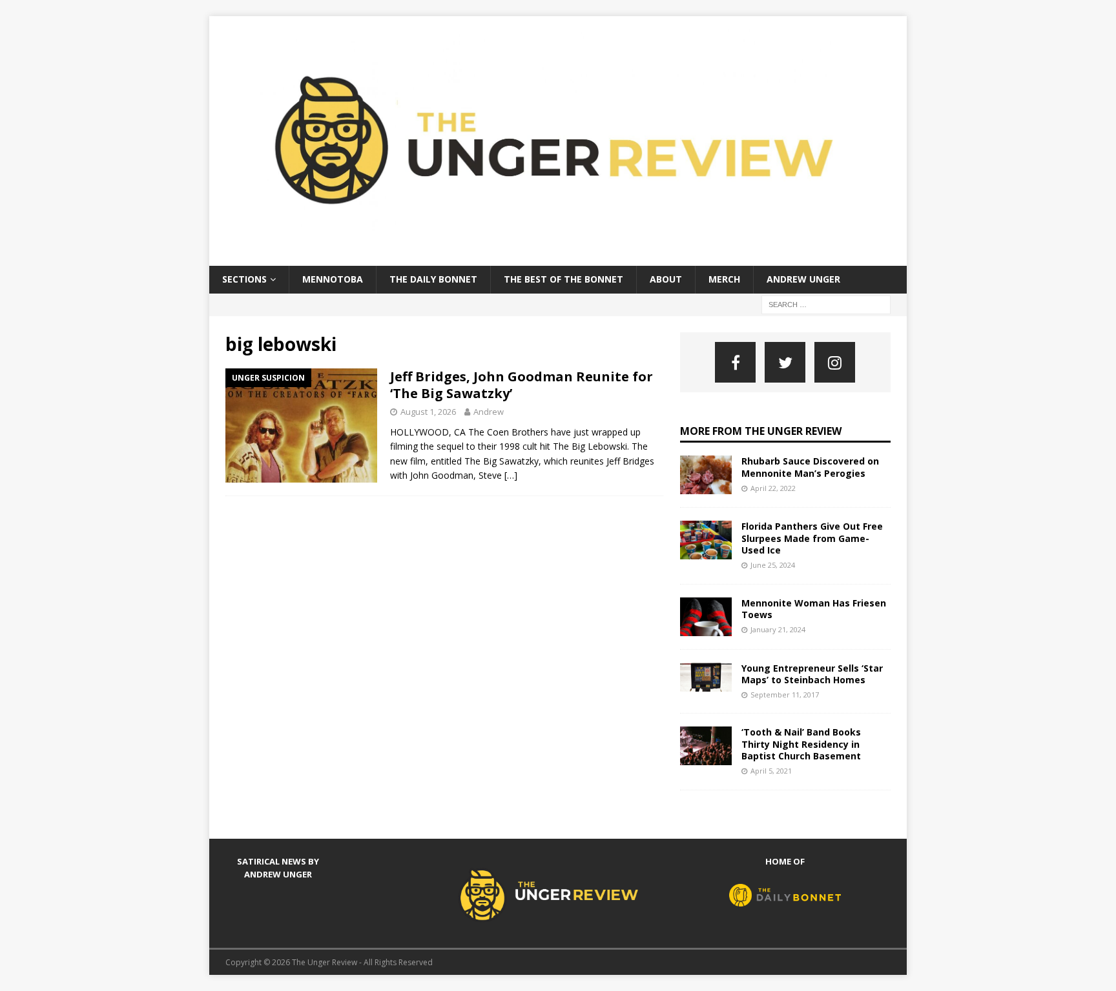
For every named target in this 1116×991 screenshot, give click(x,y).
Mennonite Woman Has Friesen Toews (813, 609)
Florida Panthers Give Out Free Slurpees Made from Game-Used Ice (812, 538)
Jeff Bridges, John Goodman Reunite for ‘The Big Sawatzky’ (521, 385)
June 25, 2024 (772, 565)
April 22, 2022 (773, 488)
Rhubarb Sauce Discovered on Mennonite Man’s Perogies (810, 467)
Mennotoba (332, 279)
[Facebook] (735, 362)
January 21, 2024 (777, 629)
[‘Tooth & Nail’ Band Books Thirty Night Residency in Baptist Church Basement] (706, 745)
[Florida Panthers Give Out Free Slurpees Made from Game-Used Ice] (706, 540)
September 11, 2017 (784, 694)
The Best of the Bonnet (563, 279)
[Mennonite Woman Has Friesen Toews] (706, 616)
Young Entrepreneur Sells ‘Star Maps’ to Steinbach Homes (812, 674)
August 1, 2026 (428, 411)
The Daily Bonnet (433, 279)
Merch (724, 279)
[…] (510, 475)
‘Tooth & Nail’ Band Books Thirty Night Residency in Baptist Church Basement (801, 743)
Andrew (488, 411)
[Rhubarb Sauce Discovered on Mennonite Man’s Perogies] (706, 474)
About (666, 279)
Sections (244, 279)
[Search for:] (826, 303)
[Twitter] (785, 362)
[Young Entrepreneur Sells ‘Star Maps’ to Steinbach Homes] (706, 677)
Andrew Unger (803, 279)
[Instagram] (834, 362)
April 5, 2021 (771, 771)
